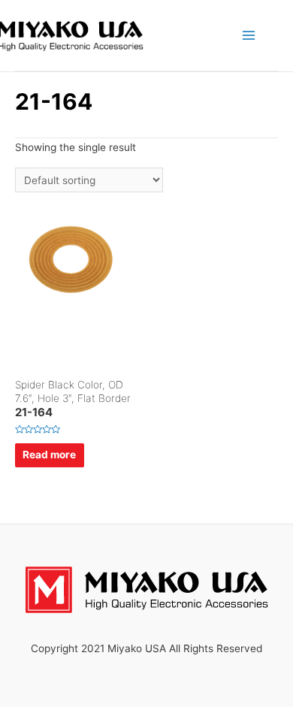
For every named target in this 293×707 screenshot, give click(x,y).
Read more (49, 455)
